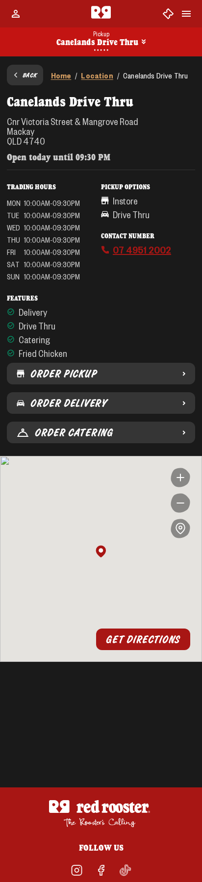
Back (30, 75)
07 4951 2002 (142, 249)
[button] (101, 552)
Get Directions (143, 639)
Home (61, 75)
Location (97, 75)
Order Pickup (63, 373)
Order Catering (74, 432)
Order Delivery (68, 403)
